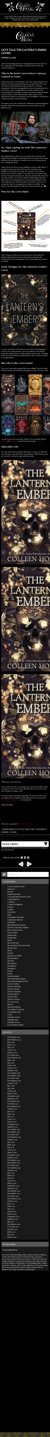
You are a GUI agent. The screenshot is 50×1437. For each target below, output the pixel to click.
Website (38, 441)
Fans (9, 915)
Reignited (11, 966)
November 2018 (13, 1075)
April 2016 (11, 1150)
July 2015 (10, 1173)
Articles (11, 889)
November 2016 (13, 1132)
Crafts (10, 907)
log (30, 24)
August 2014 (12, 1201)
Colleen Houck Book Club (19, 897)
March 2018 (12, 1093)
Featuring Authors (15, 917)
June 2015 (11, 1175)
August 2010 (12, 1229)
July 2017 (10, 1111)
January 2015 (12, 1188)
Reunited (11, 968)
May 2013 (10, 1222)
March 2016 (12, 1152)
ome (6, 24)
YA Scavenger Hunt (15, 1025)
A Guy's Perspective (16, 886)
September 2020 (14, 1040)
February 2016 (13, 1155)
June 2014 (11, 1206)
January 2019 (12, 1070)
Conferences (13, 899)
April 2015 (11, 1181)
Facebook (13, 441)
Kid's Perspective (15, 930)
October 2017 (13, 1104)
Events (10, 909)
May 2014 (10, 1209)
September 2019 (14, 1058)
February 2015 (13, 1186)
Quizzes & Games (14, 956)
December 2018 (13, 1073)
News (9, 950)
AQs (19, 24)
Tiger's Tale (12, 997)
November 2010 (13, 1224)
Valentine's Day (14, 1012)
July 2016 (10, 1142)
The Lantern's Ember (25, 824)
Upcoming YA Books (15, 1009)
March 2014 (12, 1214)
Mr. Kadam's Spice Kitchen (18, 945)
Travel (10, 1004)
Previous (20, 864)
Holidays (11, 922)
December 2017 (13, 1101)
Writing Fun (12, 1020)
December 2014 (13, 1191)
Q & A (10, 800)
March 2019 (12, 1068)
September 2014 (14, 1198)
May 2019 (10, 1063)
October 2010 (13, 1227)
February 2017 (13, 1124)
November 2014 (13, 1193)
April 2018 (11, 1091)
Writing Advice (13, 1017)
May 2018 (10, 1088)
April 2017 (11, 1119)
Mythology (12, 948)
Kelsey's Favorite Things (18, 927)
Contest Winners (15, 904)
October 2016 (13, 1134)
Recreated (12, 963)
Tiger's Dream (13, 989)
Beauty (10, 892)
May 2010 (10, 1234)
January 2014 (12, 1219)
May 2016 (10, 1147)
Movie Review (13, 943)
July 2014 (10, 1204)
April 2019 (11, 1065)
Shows (10, 971)
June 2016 (11, 1145)
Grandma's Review (15, 920)
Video (9, 1015)
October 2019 (13, 1055)
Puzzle (10, 953)
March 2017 (12, 1122)
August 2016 (12, 1140)
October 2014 (13, 1196)
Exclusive (11, 912)
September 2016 (14, 1137)
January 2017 (12, 1127)
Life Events (12, 933)
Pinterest (28, 858)
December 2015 (13, 1160)
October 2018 (13, 1078)
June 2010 (11, 1232)
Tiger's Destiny (14, 986)
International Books (16, 925)
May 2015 (10, 1178)
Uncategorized (14, 1007)
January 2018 (12, 1099)
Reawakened (12, 958)
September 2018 (14, 1081)
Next (29, 864)
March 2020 (12, 1052)
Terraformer (13, 976)
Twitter (4, 441)
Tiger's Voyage (13, 999)
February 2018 (13, 1096)
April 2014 (11, 1211)
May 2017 (10, 1116)
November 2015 (13, 1163)
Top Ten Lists (13, 1002)
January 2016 (12, 1157)
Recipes (10, 961)
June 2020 (11, 1045)
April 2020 (11, 1050)
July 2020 (11, 1042)
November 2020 (13, 1037)
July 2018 (10, 1086)
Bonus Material (14, 894)
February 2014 (13, 1216)
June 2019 (11, 1060)
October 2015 (12, 1165)
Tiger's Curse (13, 984)
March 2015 (11, 1183)
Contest (11, 902)
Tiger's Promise (14, 991)
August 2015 (12, 1170)
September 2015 (13, 1168)
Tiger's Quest (13, 994)
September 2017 (14, 1106)
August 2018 (12, 1083)
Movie (9, 940)
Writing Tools (13, 1022)
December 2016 (13, 1129)
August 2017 (12, 1109)
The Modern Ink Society (17, 981)
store (10, 974)
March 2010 (12, 1237)
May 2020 (11, 1047)
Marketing (12, 935)
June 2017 (11, 1114)
